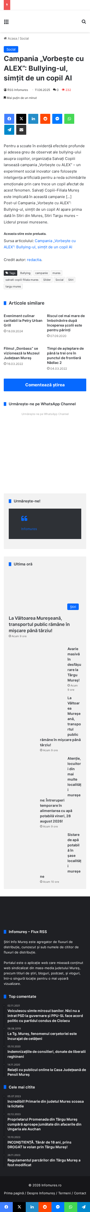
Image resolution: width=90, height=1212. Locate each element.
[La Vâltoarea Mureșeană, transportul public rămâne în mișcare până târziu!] (36, 714)
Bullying (25, 273)
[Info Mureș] (20, 21)
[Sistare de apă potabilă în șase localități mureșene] (36, 851)
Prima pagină (14, 1193)
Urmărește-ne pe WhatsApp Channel (45, 414)
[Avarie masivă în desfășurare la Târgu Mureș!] (36, 665)
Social (24, 38)
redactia (34, 259)
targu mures (13, 286)
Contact (80, 1193)
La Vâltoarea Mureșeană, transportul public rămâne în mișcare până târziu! (39, 624)
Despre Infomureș (41, 1193)
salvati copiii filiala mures (22, 279)
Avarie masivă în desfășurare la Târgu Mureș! (74, 664)
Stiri (71, 279)
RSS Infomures (18, 90)
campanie (41, 273)
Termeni (64, 1193)
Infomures (29, 529)
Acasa (12, 38)
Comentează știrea (45, 384)
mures (56, 273)
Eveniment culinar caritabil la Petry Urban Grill (23, 320)
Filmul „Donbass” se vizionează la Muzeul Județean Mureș (22, 353)
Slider (47, 279)
